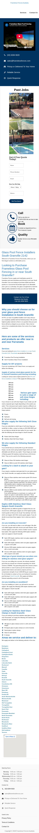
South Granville (15, 576)
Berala (4, 658)
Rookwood (5, 665)
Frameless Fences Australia (19, 3)
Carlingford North (7, 654)
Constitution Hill (7, 684)
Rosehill (4, 677)
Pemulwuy (5, 692)
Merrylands (5, 722)
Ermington (5, 646)
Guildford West (6, 728)
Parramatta (5, 711)
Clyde (3, 671)
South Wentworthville (8, 696)
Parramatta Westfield (8, 713)
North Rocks (6, 717)
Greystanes (5, 688)
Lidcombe (5, 661)
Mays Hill (4, 690)
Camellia (4, 669)
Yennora (4, 732)
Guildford (5, 726)
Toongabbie (5, 705)
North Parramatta (7, 715)
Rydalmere (5, 648)
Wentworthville (6, 698)
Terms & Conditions (8, 822)
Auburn (4, 682)
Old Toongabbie (7, 703)
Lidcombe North (7, 663)
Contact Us (33, 12)
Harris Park (5, 709)
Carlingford (5, 650)
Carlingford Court (7, 652)
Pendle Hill (5, 694)
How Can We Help (14, 184)
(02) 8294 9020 (13, 55)
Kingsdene (5, 656)
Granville (4, 673)
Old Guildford (6, 730)
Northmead (5, 719)
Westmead (5, 700)
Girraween (5, 686)
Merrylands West (7, 724)
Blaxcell (4, 667)
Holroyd (4, 675)
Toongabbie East (7, 707)
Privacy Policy (6, 818)
